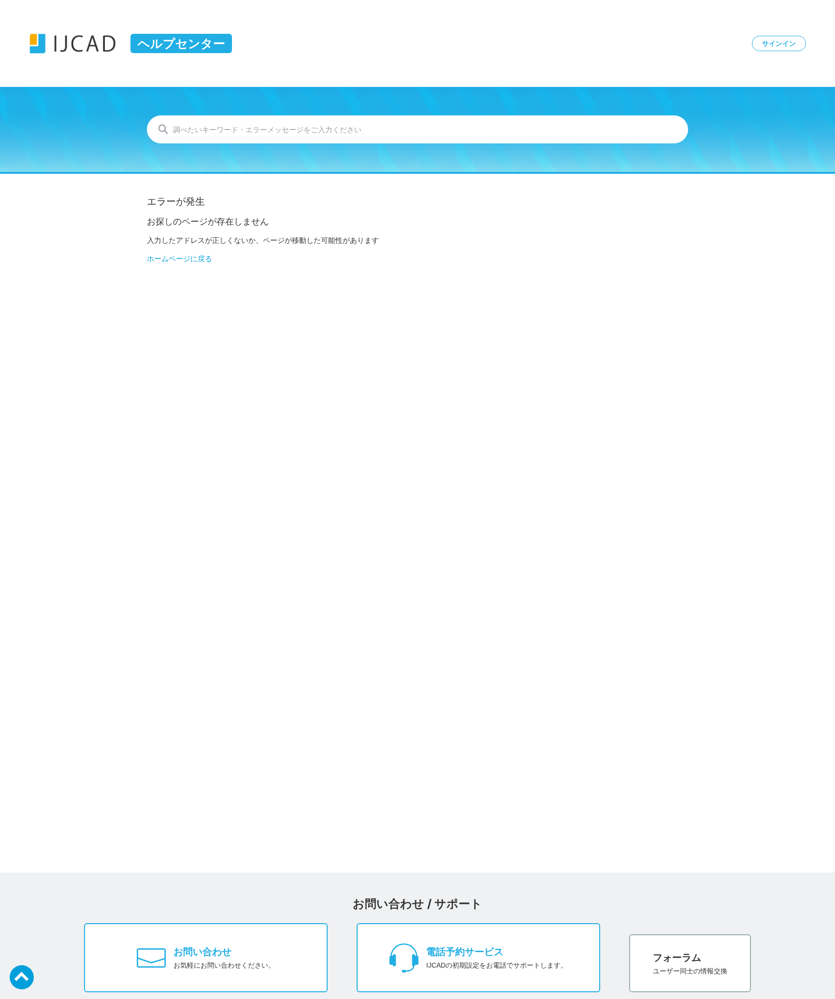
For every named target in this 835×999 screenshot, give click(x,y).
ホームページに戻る (179, 258)
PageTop (22, 977)
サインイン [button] (779, 43)
